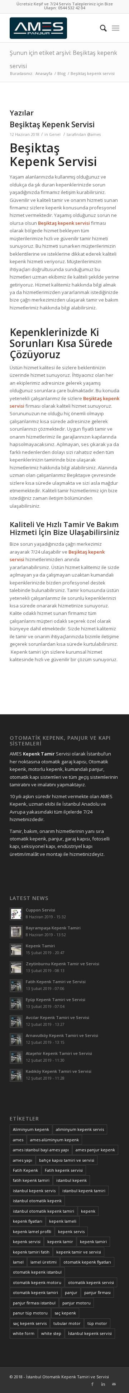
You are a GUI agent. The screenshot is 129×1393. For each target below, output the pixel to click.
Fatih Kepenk (25, 1170)
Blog (61, 73)
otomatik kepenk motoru (37, 1282)
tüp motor (97, 1323)
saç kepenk (65, 1313)
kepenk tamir (60, 1241)
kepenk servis (71, 1231)
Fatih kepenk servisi (64, 1170)
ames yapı (22, 1160)
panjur (71, 1292)
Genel (55, 134)
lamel (18, 1262)
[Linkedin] (103, 1384)
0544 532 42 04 (71, 7)
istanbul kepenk (71, 1180)
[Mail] (114, 1384)
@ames (94, 134)
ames (18, 1139)
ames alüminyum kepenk (54, 1139)
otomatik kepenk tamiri (35, 1292)
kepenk (88, 1211)
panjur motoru (76, 1303)
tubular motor (67, 1323)
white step (51, 1333)
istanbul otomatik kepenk (37, 1200)
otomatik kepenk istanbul (37, 1272)
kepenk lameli (62, 1221)
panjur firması (97, 1292)
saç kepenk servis (30, 1323)
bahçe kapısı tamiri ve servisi (66, 1160)
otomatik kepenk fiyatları (87, 1262)
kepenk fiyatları (27, 1221)
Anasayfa (43, 73)
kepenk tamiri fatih (31, 1252)
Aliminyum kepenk (31, 1129)
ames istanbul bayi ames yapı (41, 1149)
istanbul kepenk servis (34, 1190)
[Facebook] (92, 1384)
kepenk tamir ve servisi (78, 1252)
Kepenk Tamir (39, 753)
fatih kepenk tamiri (31, 1180)
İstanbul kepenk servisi (90, 1333)
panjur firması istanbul (34, 1303)
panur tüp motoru (30, 1313)
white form (23, 1333)
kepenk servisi (26, 1241)
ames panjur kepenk (95, 1149)
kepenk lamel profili (32, 1231)
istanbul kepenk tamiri (83, 1190)
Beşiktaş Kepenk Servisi (52, 124)
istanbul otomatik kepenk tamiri (43, 1211)
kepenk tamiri (93, 1241)
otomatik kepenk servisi (91, 1282)
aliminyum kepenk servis (80, 1129)
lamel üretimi (43, 1262)
